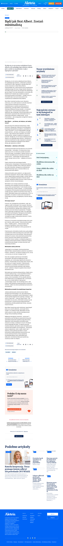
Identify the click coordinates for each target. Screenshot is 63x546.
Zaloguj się (46, 3)
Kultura (44, 8)
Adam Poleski (17, 28)
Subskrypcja (32, 519)
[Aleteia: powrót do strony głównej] (29, 3)
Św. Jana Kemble (34, 5)
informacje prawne (28, 542)
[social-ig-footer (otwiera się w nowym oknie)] (35, 538)
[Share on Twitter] (27, 75)
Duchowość (26, 8)
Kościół (57, 8)
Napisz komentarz (18, 436)
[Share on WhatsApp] (32, 75)
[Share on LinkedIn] (25, 75)
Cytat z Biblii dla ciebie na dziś (45, 169)
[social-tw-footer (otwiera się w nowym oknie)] (32, 538)
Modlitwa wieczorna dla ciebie (46, 163)
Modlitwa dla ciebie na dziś (45, 176)
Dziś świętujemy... (43, 158)
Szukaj (16, 3)
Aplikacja (31, 517)
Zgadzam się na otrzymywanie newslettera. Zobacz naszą (15, 380)
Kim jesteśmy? (21, 542)
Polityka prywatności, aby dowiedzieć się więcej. (15, 381)
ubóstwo (14, 352)
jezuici (49, 476)
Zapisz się (9, 384)
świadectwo (8, 452)
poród (35, 469)
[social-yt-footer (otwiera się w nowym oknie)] (28, 538)
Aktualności (51, 8)
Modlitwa (9, 8)
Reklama (31, 522)
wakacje (49, 452)
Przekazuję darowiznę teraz (13, 409)
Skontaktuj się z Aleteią (46, 542)
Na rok (39, 515)
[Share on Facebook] (23, 75)
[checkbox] (6, 379)
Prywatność (54, 542)
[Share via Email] (30, 75)
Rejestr (50, 3)
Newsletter (32, 515)
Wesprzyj (57, 3)
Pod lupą (39, 8)
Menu (3, 8)
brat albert (8, 352)
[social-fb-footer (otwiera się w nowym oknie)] (30, 538)
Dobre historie (19, 8)
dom (35, 452)
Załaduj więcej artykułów (46, 101)
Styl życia (33, 8)
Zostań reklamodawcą (37, 542)
